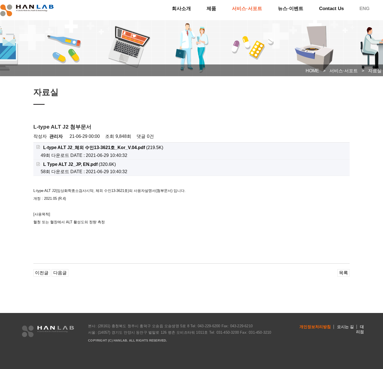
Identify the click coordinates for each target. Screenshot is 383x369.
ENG (364, 8)
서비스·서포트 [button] (247, 8)
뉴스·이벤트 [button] (290, 8)
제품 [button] (211, 8)
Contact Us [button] (331, 8)
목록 (343, 272)
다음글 (60, 272)
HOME (312, 70)
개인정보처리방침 (315, 326)
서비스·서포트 (343, 70)
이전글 (42, 272)
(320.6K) (79, 164)
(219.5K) (103, 147)
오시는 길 (345, 326)
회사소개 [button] (181, 8)
